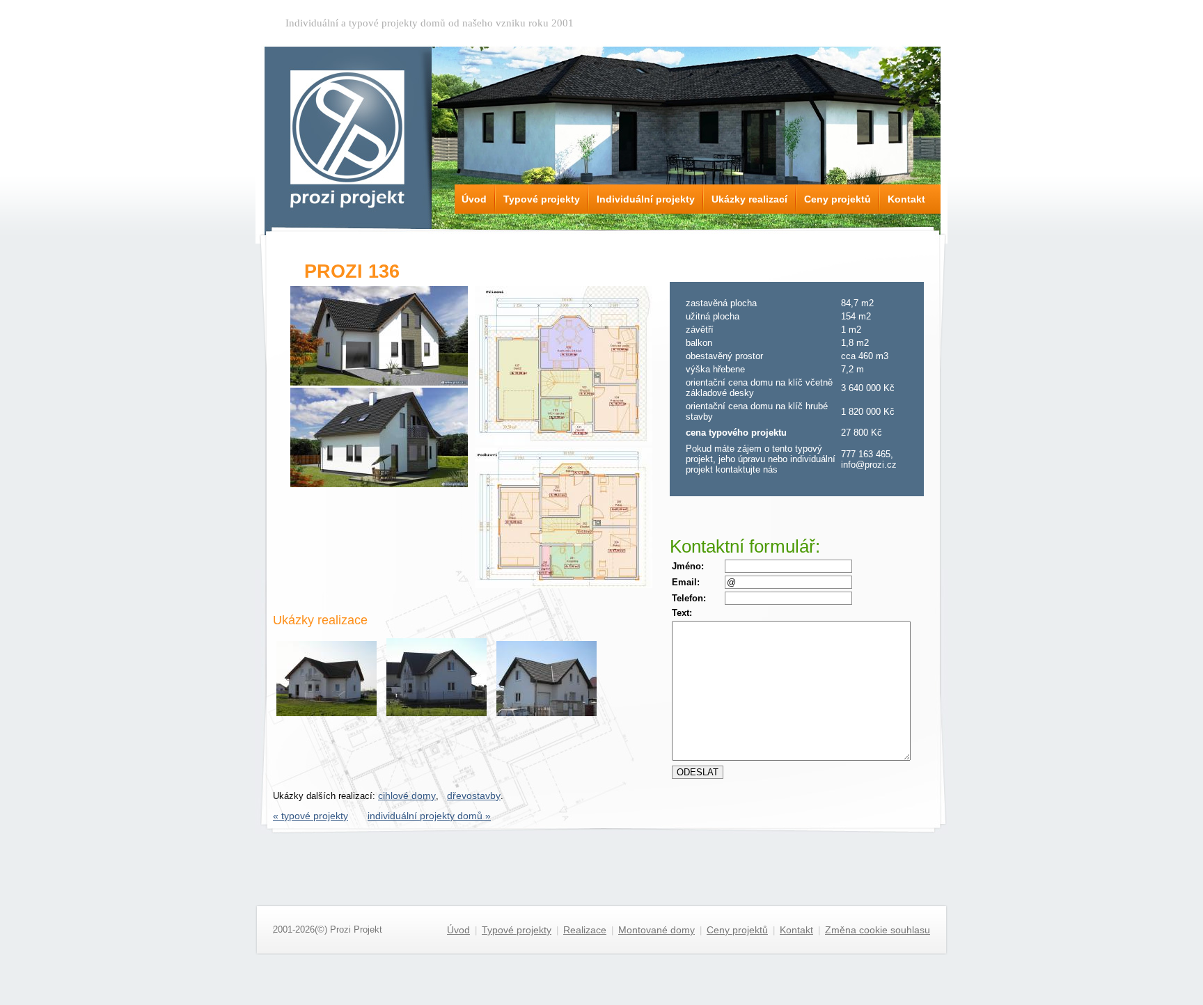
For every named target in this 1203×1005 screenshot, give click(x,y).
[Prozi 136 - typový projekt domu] (379, 382)
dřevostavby (474, 795)
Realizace (584, 929)
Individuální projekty (646, 199)
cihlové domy (407, 795)
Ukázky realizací (749, 199)
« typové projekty (310, 815)
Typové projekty (541, 199)
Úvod (474, 199)
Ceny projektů (837, 199)
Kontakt (906, 199)
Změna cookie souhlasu (877, 929)
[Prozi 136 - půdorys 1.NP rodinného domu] (563, 442)
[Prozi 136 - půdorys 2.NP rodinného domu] (563, 584)
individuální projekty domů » (429, 815)
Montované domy (656, 929)
